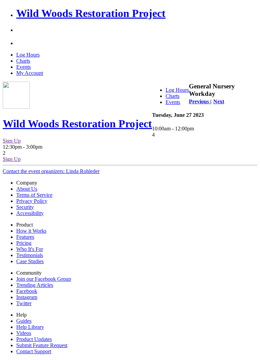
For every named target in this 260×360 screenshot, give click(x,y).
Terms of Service (34, 195)
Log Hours (28, 55)
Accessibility (30, 213)
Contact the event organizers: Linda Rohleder (51, 171)
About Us (26, 189)
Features (25, 237)
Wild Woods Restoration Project (91, 13)
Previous (199, 101)
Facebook (26, 291)
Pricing (23, 243)
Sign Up (12, 141)
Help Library (30, 327)
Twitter (23, 303)
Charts (23, 61)
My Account (29, 73)
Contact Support (33, 351)
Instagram (26, 297)
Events (23, 67)
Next (218, 101)
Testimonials (29, 255)
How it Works (31, 231)
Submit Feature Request (41, 345)
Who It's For (29, 249)
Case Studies (30, 261)
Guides (23, 321)
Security (25, 207)
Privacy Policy (31, 201)
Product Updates (34, 339)
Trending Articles (34, 285)
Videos (23, 333)
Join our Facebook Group (43, 279)
